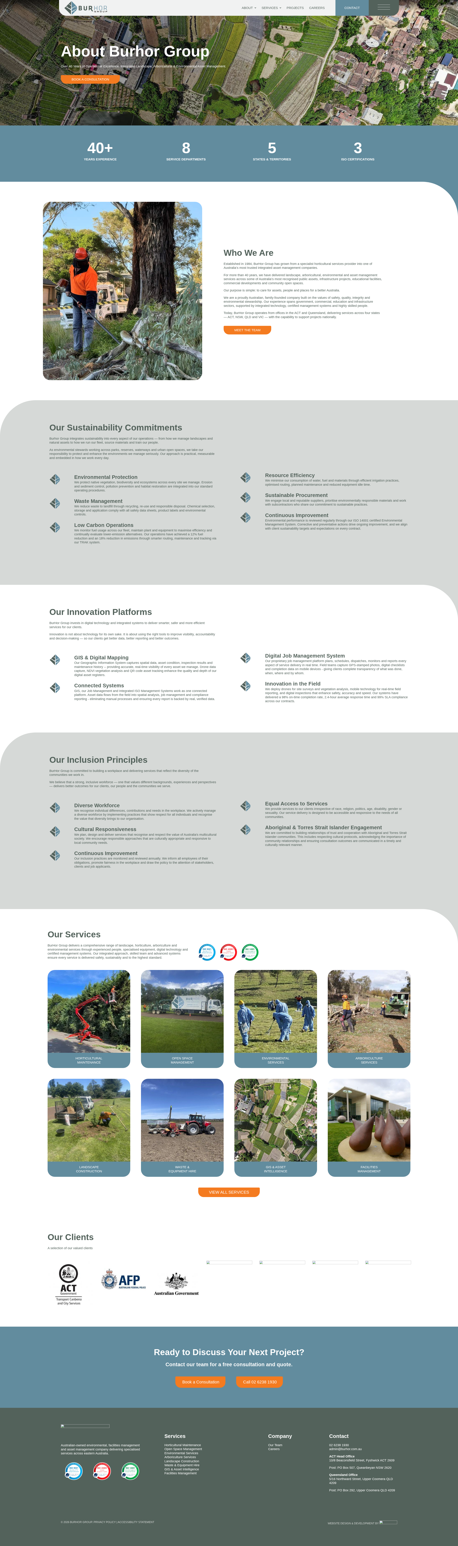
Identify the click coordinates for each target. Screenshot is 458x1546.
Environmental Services (181, 1453)
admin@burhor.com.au (345, 1449)
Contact (339, 1436)
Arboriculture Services (180, 1457)
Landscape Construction (181, 1461)
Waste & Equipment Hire (181, 1465)
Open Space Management (183, 1449)
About (247, 8)
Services (270, 8)
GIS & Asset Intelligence (181, 1469)
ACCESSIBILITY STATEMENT (136, 1522)
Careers (317, 8)
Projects (295, 8)
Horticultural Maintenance (182, 1445)
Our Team (275, 1445)
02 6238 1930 (339, 1445)
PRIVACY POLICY (105, 1522)
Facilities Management (180, 1473)
